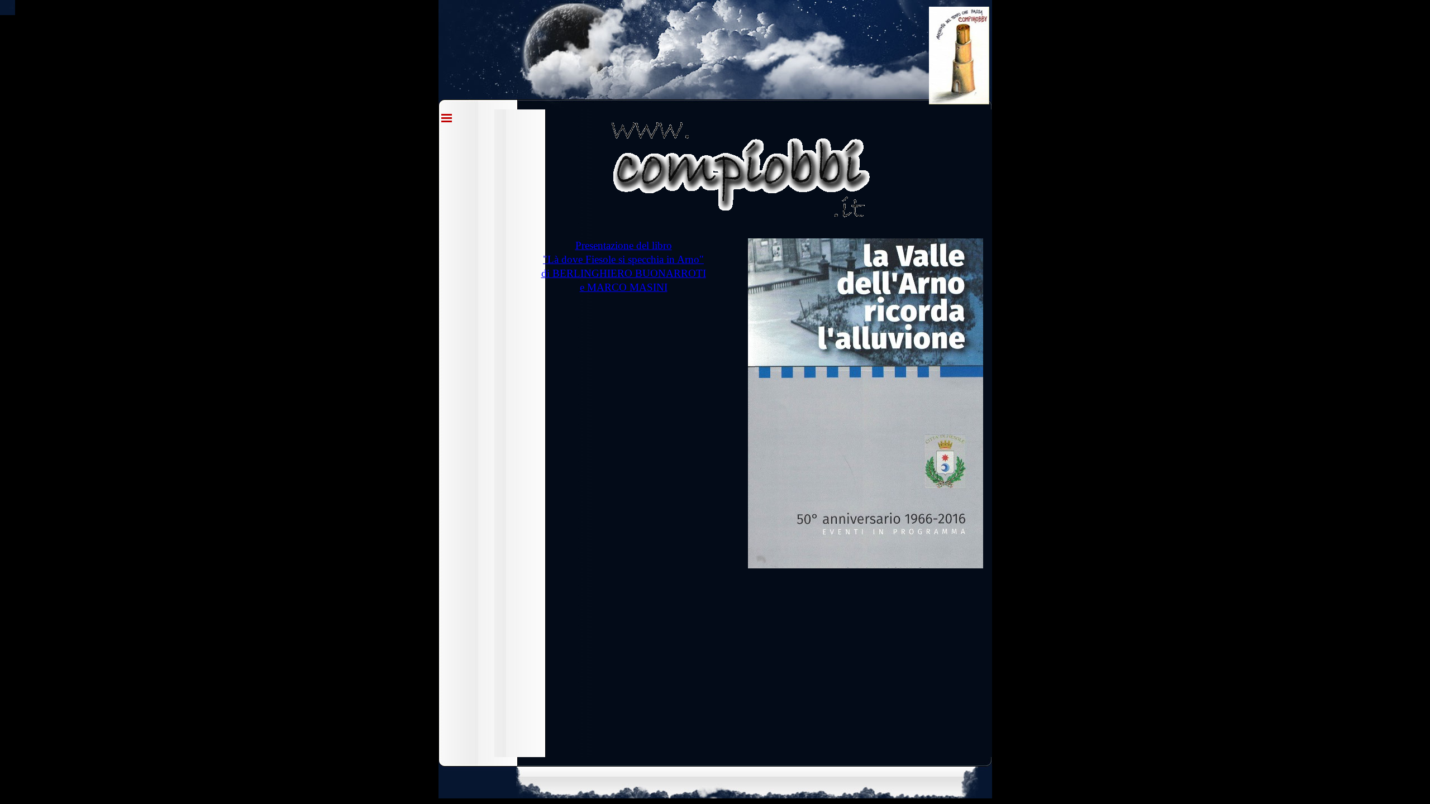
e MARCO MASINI (624, 287)
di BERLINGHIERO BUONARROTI (623, 273)
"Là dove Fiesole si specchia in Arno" (623, 259)
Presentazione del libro (623, 245)
